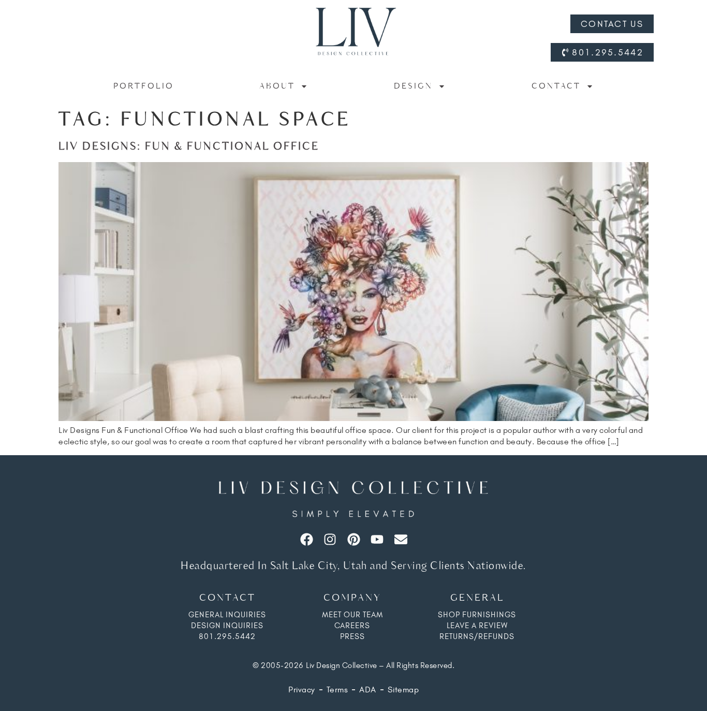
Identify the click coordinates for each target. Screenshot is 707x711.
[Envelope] (400, 539)
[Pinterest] (353, 539)
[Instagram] (329, 539)
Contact (556, 86)
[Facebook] (306, 539)
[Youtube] (377, 539)
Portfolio (143, 86)
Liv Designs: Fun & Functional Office (188, 147)
